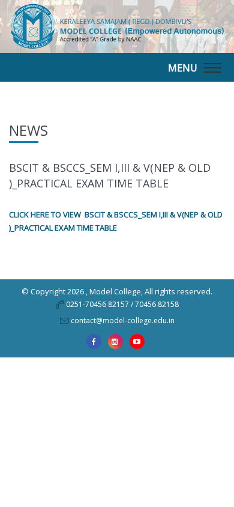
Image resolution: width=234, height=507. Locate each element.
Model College (115, 291)
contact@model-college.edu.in (123, 320)
